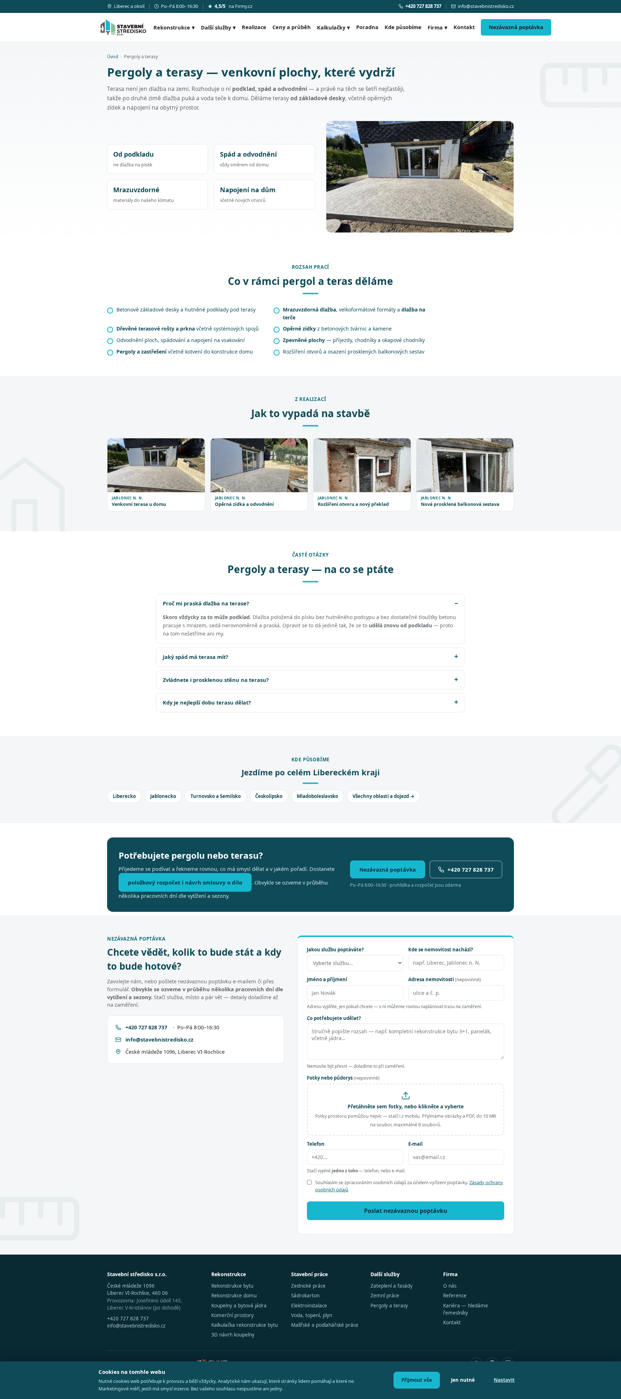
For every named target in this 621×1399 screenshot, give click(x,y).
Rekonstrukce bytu (232, 1286)
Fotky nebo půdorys (343, 1078)
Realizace (254, 27)
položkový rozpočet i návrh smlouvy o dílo (185, 882)
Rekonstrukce (174, 27)
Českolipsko (268, 796)
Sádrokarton (305, 1295)
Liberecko (124, 796)
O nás (449, 1286)
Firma (437, 27)
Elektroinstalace (309, 1305)
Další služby (218, 27)
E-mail (415, 1144)
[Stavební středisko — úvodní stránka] (123, 27)
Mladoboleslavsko (317, 796)
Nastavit (504, 1380)
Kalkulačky (333, 27)
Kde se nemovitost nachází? (440, 949)
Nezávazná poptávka (516, 27)
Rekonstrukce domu (234, 1295)
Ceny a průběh (291, 27)
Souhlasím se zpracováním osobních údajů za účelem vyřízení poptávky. (409, 1186)
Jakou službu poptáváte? (335, 949)
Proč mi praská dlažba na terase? (206, 603)
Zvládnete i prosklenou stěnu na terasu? (216, 679)
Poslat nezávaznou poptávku (405, 1211)
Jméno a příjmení (327, 979)
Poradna (367, 27)
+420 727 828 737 (470, 869)
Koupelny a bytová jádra (239, 1305)
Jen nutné (463, 1380)
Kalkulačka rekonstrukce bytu (244, 1325)
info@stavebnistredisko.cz (486, 6)
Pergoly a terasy (389, 1305)
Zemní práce (385, 1295)
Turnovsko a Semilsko (215, 796)
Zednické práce (308, 1286)
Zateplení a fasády (392, 1286)
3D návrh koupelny (232, 1334)
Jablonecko (163, 796)
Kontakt (464, 27)
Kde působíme (403, 27)
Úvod (112, 57)
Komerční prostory (232, 1315)
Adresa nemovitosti (444, 979)
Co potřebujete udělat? (334, 1018)
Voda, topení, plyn (311, 1315)
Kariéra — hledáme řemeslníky (465, 1309)
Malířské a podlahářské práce (324, 1325)
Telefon (316, 1144)
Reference (454, 1295)
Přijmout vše (416, 1380)
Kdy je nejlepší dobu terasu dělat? (207, 702)
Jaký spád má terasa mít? (195, 656)
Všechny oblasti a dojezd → (383, 796)
